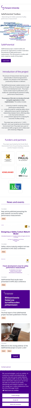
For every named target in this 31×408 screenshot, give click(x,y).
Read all (15, 356)
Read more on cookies (11, 390)
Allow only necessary (15, 404)
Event (3, 351)
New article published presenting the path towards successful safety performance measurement (14, 213)
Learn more (6, 61)
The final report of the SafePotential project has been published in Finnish (14, 314)
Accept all (15, 400)
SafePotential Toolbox (11, 14)
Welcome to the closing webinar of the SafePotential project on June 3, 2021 (14, 347)
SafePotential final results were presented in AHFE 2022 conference (13, 281)
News (3, 218)
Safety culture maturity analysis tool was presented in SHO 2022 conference (15, 247)
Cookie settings (15, 395)
